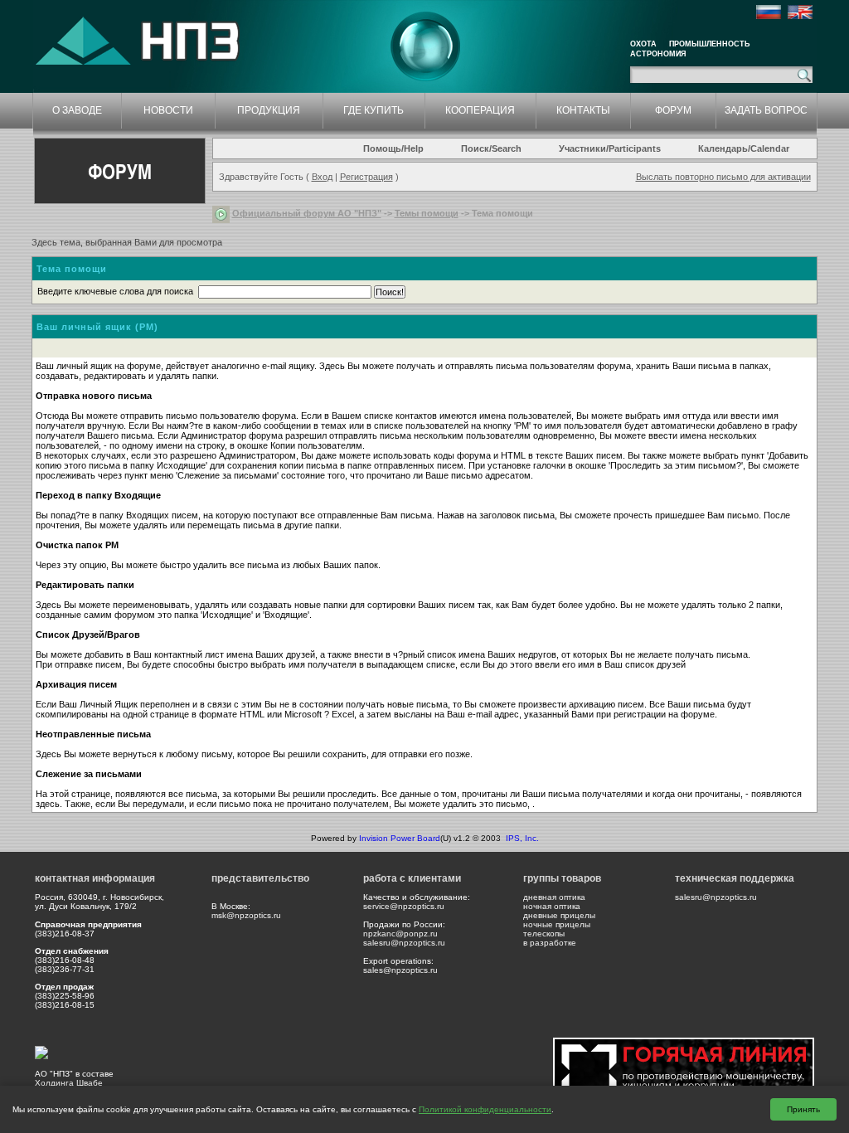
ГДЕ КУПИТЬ (373, 110)
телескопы (544, 933)
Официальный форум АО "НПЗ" (306, 213)
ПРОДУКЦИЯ (268, 110)
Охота (643, 44)
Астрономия (658, 54)
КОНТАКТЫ (583, 110)
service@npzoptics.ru (403, 906)
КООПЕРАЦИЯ (480, 110)
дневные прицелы (559, 915)
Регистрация (366, 177)
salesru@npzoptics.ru (404, 942)
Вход (322, 177)
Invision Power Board (399, 838)
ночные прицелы (556, 924)
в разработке (549, 942)
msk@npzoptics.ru (246, 915)
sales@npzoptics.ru (400, 970)
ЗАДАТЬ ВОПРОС (766, 110)
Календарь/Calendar (743, 148)
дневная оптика (554, 897)
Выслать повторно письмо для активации (723, 177)
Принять (803, 1109)
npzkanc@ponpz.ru (400, 933)
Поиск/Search (491, 148)
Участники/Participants (610, 148)
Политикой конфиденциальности (485, 1109)
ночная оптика (551, 906)
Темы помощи (426, 213)
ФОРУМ (673, 110)
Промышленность (709, 44)
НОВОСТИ (168, 110)
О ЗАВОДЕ (77, 110)
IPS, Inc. (522, 838)
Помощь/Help (393, 148)
